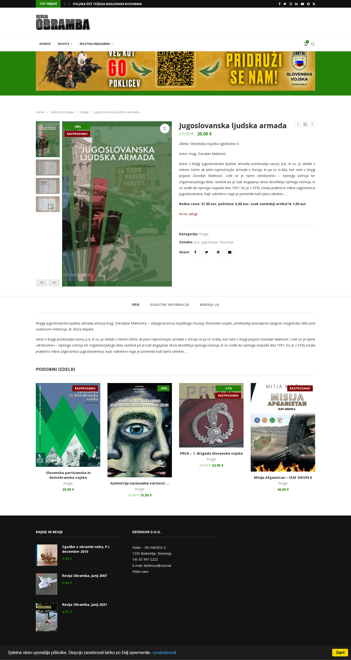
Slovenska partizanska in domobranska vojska (68, 475)
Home (40, 112)
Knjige (84, 112)
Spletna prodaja (62, 112)
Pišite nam (140, 571)
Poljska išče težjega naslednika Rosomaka (107, 4)
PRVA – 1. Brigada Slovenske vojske (211, 453)
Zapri (340, 652)
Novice (63, 44)
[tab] (135, 304)
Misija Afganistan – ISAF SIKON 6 (283, 477)
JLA (196, 242)
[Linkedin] (296, 4)
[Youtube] (302, 4)
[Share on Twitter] (206, 252)
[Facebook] (279, 4)
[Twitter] (284, 4)
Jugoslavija (209, 242)
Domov (45, 44)
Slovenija (226, 242)
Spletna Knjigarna (95, 44)
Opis (135, 304)
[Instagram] (290, 4)
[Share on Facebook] (195, 252)
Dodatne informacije (169, 304)
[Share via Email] (229, 252)
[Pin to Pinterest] (218, 252)
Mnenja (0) (209, 304)
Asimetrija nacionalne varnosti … (139, 483)
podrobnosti (165, 652)
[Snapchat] (308, 4)
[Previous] (41, 283)
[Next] (54, 283)
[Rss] (314, 4)
